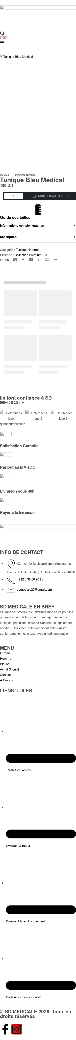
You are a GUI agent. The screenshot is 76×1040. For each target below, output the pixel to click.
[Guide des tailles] (38, 209)
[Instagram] (16, 1029)
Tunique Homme (25, 174)
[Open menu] (2, 41)
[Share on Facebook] (23, 259)
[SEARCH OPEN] (2, 33)
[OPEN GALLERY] (38, 111)
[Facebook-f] (5, 1029)
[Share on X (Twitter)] (15, 259)
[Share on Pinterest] (39, 259)
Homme (4, 174)
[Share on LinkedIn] (31, 259)
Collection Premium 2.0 (31, 255)
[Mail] (47, 259)
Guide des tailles (15, 217)
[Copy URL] (55, 259)
